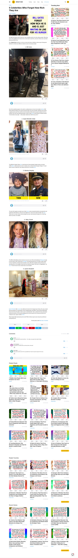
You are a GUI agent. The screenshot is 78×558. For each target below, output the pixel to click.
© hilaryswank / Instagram (13, 249)
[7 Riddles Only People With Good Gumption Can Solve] (18, 370)
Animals (10, 547)
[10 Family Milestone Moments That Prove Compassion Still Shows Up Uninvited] (18, 414)
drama (28, 211)
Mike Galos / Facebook (43, 320)
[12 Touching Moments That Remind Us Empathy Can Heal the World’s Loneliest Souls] (18, 435)
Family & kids (53, 25)
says (33, 113)
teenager (25, 261)
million (13, 165)
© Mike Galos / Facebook (12, 98)
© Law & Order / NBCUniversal (24, 200)
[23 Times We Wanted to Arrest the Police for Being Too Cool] (60, 370)
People (10, 5)
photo (42, 109)
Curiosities (53, 66)
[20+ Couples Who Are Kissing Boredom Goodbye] (60, 390)
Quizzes (10, 381)
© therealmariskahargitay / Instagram (14, 200)
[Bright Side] (17, 1)
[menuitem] (30, 2)
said (44, 212)
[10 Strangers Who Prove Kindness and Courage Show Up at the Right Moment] (60, 465)
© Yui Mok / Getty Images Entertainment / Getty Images (17, 298)
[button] (15, 324)
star (21, 164)
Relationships (53, 401)
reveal (23, 314)
